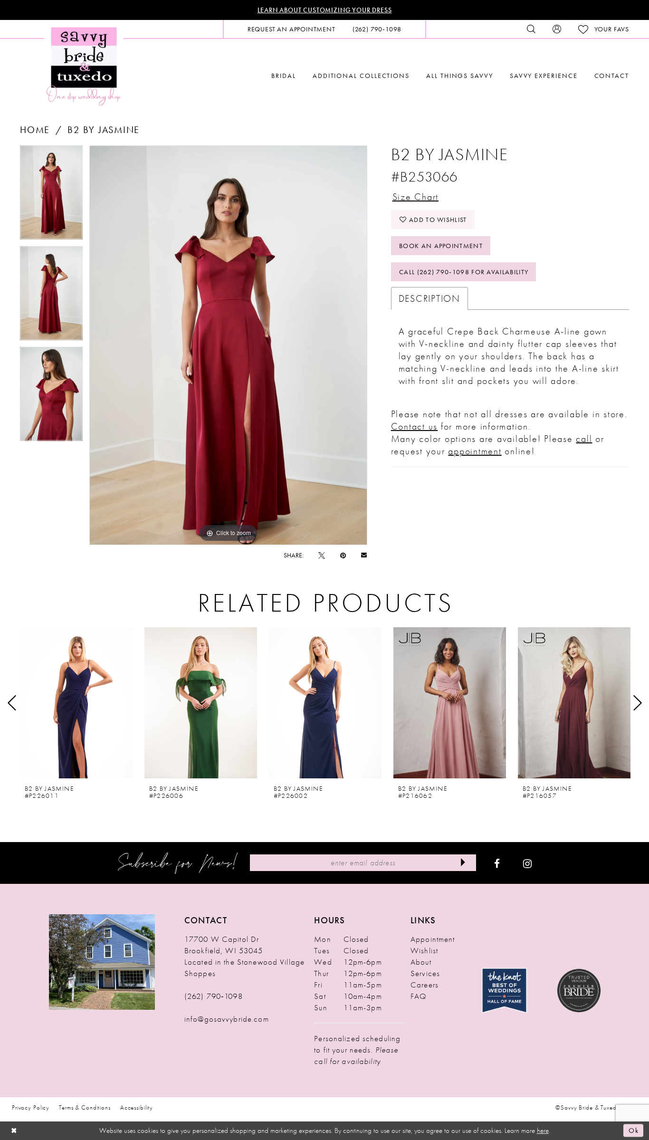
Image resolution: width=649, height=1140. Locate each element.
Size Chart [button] (415, 197)
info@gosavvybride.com (226, 1019)
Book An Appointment (441, 245)
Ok (634, 1130)
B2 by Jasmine (103, 130)
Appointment (432, 939)
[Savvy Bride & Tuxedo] (84, 65)
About (420, 962)
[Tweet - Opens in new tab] (321, 555)
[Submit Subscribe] (463, 862)
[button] (557, 29)
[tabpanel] (51, 195)
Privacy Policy (30, 1107)
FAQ (418, 996)
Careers (424, 984)
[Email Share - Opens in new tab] (364, 555)
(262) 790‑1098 (213, 996)
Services (425, 973)
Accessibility (136, 1107)
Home (35, 130)
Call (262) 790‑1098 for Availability (463, 272)
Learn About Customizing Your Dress (325, 10)
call (584, 438)
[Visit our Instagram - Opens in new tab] (527, 863)
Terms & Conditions (85, 1107)
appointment (474, 451)
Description (429, 298)
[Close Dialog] (14, 1130)
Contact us (414, 426)
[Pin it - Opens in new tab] (343, 555)
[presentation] (76, 702)
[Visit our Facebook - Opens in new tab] (497, 863)
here (543, 1130)
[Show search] (531, 29)
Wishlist (424, 950)
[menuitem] (291, 29)
